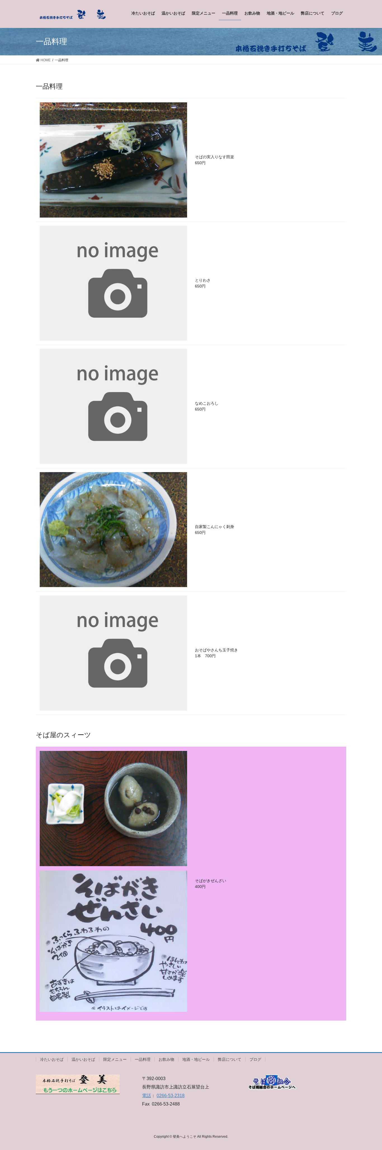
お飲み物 (166, 1059)
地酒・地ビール (196, 1059)
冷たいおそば (51, 1059)
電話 (146, 1095)
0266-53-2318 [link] (171, 1095)
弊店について (229, 1059)
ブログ (255, 1059)
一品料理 (142, 1059)
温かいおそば (83, 1059)
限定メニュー (115, 1059)
